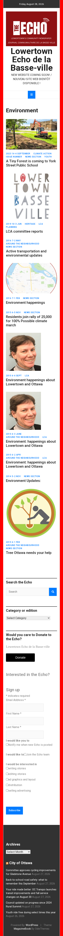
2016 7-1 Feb (13, 298)
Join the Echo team (38, 754)
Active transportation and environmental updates (26, 253)
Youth (48, 157)
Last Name (13, 727)
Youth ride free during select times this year (31, 912)
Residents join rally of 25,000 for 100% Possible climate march (29, 321)
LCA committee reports (24, 231)
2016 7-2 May (13, 240)
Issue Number (14, 157)
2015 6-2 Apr (13, 455)
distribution (15, 785)
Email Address (16, 700)
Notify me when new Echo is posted (30, 744)
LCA (41, 224)
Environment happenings (25, 302)
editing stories (17, 774)
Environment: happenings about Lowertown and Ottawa (31, 443)
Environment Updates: (23, 481)
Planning (11, 227)
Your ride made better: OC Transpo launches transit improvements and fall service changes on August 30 (31, 893)
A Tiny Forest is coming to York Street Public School (31, 163)
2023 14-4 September (18, 153)
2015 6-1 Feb (13, 542)
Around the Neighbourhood (22, 244)
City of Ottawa (20, 863)
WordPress (32, 925)
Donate (20, 657)
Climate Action (42, 153)
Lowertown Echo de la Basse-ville (31, 59)
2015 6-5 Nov (13, 312)
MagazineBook (22, 928)
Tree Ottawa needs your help (28, 553)
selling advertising (19, 790)
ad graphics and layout (22, 779)
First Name (13, 713)
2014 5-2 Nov (13, 476)
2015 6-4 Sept (14, 375)
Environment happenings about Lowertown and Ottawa (30, 382)
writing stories (17, 768)
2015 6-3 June (14, 434)
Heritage (30, 224)
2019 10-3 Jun (14, 224)
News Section (33, 157)
